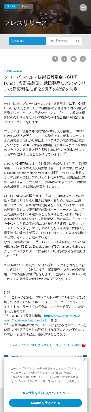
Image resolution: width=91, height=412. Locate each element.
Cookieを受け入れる (45, 403)
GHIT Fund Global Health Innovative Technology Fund (18, 8)
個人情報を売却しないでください (45, 393)
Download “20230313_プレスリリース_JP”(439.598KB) (44, 345)
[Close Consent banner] (84, 359)
